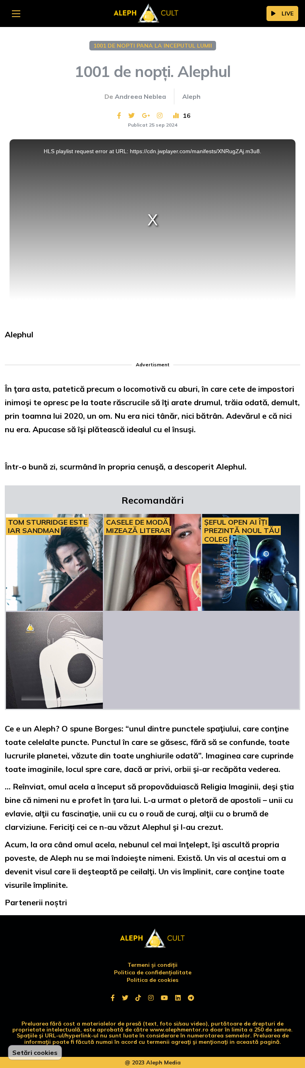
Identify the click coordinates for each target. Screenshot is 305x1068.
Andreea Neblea (140, 96)
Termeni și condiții (152, 965)
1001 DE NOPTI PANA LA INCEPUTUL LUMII (152, 45)
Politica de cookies (152, 980)
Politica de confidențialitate (152, 972)
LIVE (287, 13)
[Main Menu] (16, 13)
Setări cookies (35, 1052)
